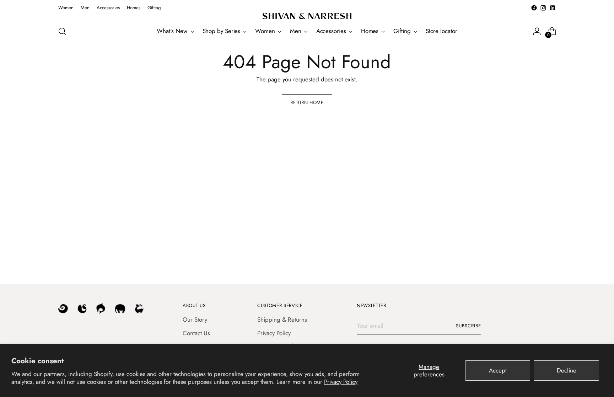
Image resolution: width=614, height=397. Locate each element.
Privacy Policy (340, 381)
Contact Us (196, 333)
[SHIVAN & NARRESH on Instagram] (543, 8)
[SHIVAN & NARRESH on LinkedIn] (552, 8)
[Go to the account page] (537, 31)
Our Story (195, 319)
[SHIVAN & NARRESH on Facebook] (534, 8)
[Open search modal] (62, 31)
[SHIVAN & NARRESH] (307, 16)
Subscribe (468, 325)
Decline (566, 370)
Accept (498, 370)
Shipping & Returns (282, 319)
